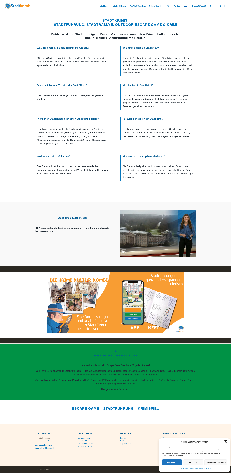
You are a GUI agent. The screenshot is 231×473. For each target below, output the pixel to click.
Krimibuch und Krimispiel (44, 448)
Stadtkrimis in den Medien (73, 218)
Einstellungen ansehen (216, 462)
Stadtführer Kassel (85, 446)
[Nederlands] (185, 6)
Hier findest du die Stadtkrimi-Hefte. (55, 173)
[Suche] (210, 6)
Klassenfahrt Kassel (85, 444)
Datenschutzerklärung (196, 468)
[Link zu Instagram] (220, 6)
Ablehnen (193, 462)
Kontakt (123, 438)
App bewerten (125, 444)
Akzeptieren (172, 462)
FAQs (122, 441)
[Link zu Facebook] (224, 6)
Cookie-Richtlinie (183, 468)
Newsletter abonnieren (43, 445)
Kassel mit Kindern (85, 441)
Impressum (207, 468)
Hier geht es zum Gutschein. (115, 389)
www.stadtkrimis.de (42, 441)
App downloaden (84, 438)
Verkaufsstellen (85, 170)
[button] (225, 442)
